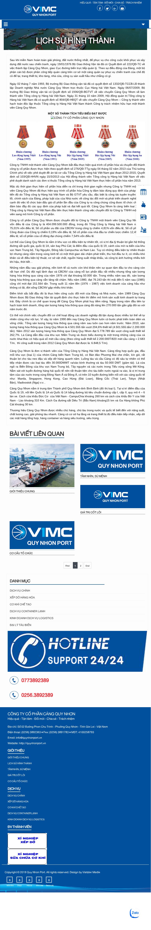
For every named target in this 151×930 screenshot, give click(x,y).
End (88, 565)
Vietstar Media (91, 871)
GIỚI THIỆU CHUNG (22, 490)
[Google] (114, 8)
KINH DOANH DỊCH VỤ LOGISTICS (31, 617)
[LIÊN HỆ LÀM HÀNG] (143, 229)
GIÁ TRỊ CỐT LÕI (90, 511)
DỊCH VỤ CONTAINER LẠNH (27, 610)
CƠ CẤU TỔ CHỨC (21, 552)
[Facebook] (99, 8)
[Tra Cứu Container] (143, 204)
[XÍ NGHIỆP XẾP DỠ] (27, 840)
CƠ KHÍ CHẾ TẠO (20, 603)
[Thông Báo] (143, 192)
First (67, 565)
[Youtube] (122, 8)
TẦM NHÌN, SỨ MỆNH (93, 475)
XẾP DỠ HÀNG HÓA (22, 597)
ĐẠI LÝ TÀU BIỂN (20, 624)
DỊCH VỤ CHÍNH (20, 590)
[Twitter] (107, 8)
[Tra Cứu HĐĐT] (143, 217)
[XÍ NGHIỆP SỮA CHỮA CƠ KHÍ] (27, 856)
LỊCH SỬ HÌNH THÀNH (20, 762)
